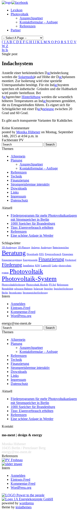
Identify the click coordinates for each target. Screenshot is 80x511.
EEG (41, 254)
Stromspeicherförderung (35, 292)
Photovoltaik (19, 14)
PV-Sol (52, 284)
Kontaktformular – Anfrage (39, 22)
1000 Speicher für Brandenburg (33, 223)
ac (48, 73)
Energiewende (30, 260)
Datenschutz (19, 200)
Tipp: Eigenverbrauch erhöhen (32, 227)
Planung (16, 160)
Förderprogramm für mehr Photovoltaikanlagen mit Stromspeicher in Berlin (44, 217)
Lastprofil (46, 265)
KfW (37, 265)
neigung (48, 109)
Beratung (14, 252)
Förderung (12, 264)
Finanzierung (20, 180)
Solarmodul (26, 77)
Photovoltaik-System (29, 278)
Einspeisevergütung (12, 260)
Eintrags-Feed (20, 308)
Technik (16, 176)
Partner (16, 30)
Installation (28, 265)
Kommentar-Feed (23, 312)
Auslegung (46, 247)
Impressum (18, 196)
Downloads (19, 188)
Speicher (48, 288)
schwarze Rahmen (23, 288)
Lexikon (16, 10)
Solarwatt (38, 288)
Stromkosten (15, 292)
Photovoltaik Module (37, 284)
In (4, 50)
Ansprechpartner (31, 18)
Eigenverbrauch (53, 254)
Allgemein (18, 156)
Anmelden (18, 304)
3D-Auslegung (9, 247)
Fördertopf (70, 260)
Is (7, 50)
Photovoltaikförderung (13, 284)
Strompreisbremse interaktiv (30, 184)
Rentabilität (7, 288)
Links (15, 192)
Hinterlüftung (31, 97)
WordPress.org (21, 316)
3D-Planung (24, 247)
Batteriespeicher (61, 247)
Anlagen (35, 247)
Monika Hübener (28, 132)
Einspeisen (67, 254)
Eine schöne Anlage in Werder (32, 235)
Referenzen (28, 26)
